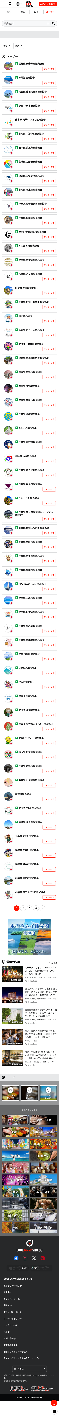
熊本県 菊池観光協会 (29, 385)
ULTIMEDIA (34, 1398)
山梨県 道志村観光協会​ (27, 878)
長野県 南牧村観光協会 (30, 441)
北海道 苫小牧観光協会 (31, 133)
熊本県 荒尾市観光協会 (30, 147)
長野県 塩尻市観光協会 (30, 484)
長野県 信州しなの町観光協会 (34, 527)
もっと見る (53, 963)
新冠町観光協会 (23, 794)
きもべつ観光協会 (28, 427)
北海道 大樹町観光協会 (31, 343)
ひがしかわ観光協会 (29, 498)
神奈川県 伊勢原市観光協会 (33, 203)
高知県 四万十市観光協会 (31, 329)
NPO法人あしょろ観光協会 (33, 583)
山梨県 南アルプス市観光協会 (30, 892)
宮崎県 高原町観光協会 (30, 822)
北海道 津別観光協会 (29, 709)
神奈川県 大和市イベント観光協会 (36, 723)
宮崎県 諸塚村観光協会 (27, 864)
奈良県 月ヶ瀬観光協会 (30, 273)
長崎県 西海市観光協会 (30, 766)
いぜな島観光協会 (28, 667)
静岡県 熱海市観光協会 (30, 371)
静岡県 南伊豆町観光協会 (31, 259)
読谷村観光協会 (27, 681)
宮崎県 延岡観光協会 (25, 456)
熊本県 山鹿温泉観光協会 (31, 780)
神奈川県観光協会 (28, 696)
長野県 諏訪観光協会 (29, 414)
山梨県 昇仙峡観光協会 (27, 287)
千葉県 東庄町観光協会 (27, 836)
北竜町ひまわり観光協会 (31, 738)
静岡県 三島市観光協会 (30, 597)
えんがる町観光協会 (29, 245)
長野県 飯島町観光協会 (30, 625)
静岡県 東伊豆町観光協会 (31, 611)
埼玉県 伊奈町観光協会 (30, 752)
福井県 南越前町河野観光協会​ (34, 357)
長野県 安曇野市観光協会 (31, 63)
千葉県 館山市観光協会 (30, 569)
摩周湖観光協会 (27, 77)
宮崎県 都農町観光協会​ (27, 850)
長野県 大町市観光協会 (30, 541)
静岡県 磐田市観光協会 (30, 399)
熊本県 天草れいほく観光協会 (30, 119)
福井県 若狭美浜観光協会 (31, 175)
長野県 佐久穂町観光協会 (31, 470)
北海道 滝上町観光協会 (30, 189)
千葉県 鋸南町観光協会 (30, 217)
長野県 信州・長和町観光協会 (34, 301)
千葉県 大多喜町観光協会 (31, 555)
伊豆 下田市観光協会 (29, 105)
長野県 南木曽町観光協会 (31, 639)
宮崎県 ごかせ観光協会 (30, 161)
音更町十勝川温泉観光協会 (32, 231)
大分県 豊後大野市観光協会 (33, 91)
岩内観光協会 (27, 315)
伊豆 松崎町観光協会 (29, 653)
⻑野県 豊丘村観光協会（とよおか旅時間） (34, 513)
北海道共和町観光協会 (30, 808)
